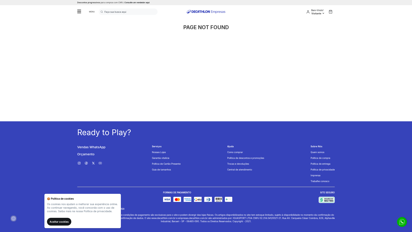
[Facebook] (87, 163)
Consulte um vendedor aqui (137, 2)
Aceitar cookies (59, 221)
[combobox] (128, 12)
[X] (94, 163)
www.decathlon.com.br (163, 218)
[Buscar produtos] (102, 11)
